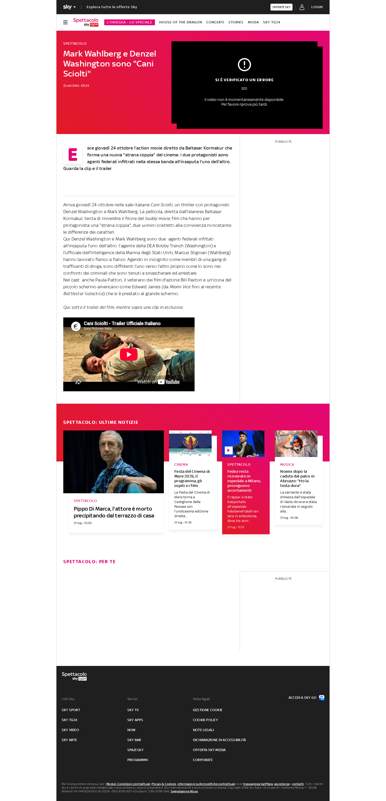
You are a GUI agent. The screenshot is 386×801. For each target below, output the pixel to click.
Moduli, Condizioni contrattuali (128, 784)
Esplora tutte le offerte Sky (112, 7)
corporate (203, 760)
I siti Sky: (68, 699)
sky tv (133, 710)
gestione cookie (207, 710)
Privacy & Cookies (164, 784)
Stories (236, 22)
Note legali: (202, 699)
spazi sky (135, 750)
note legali (203, 730)
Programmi (137, 760)
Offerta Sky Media (209, 750)
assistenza (281, 784)
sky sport (71, 710)
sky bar (134, 740)
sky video (70, 730)
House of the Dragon (180, 22)
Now (131, 730)
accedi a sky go (302, 698)
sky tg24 (69, 720)
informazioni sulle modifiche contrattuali (206, 784)
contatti (298, 784)
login (317, 7)
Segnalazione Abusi (184, 791)
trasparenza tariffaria (258, 784)
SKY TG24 (271, 22)
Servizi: (132, 699)
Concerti (215, 22)
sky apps (135, 720)
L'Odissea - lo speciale (129, 22)
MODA (253, 22)
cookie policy (205, 720)
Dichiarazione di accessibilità (219, 740)
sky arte (69, 740)
